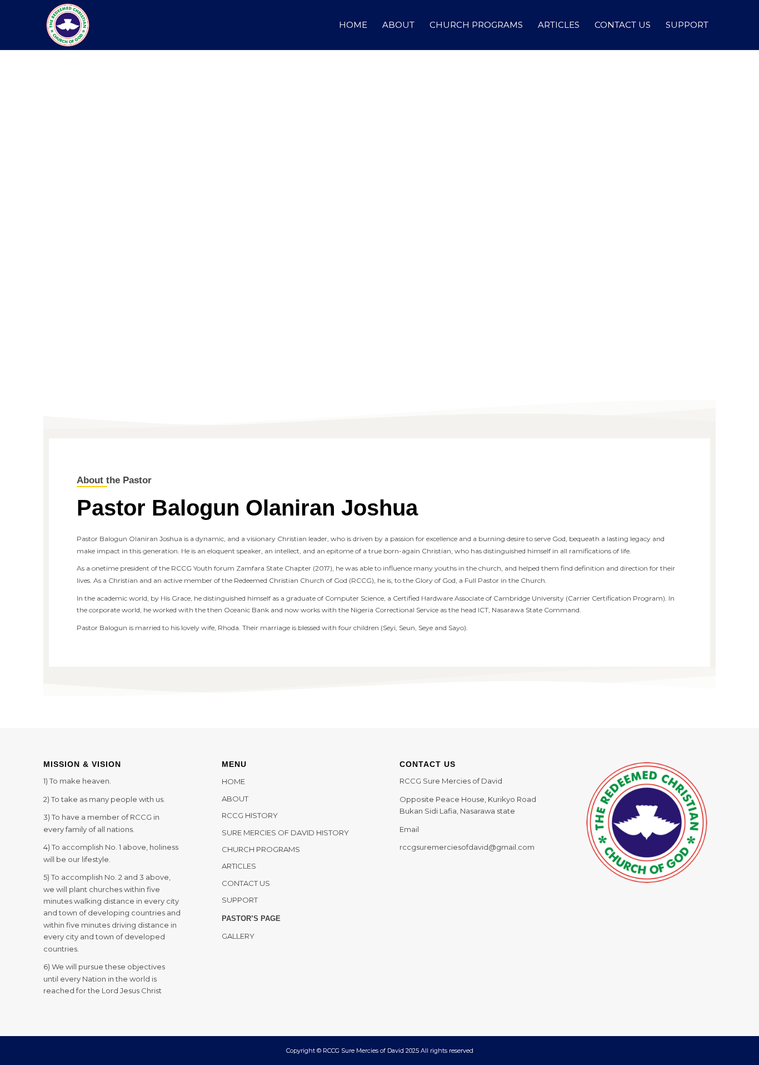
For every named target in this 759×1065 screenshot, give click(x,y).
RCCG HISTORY (250, 815)
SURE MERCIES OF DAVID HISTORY (285, 832)
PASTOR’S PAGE (251, 918)
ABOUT (235, 798)
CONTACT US (246, 883)
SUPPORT (240, 899)
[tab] (642, 231)
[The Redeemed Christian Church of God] (67, 25)
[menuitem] (353, 25)
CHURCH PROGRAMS (261, 849)
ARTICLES (239, 865)
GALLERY (238, 936)
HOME (233, 781)
